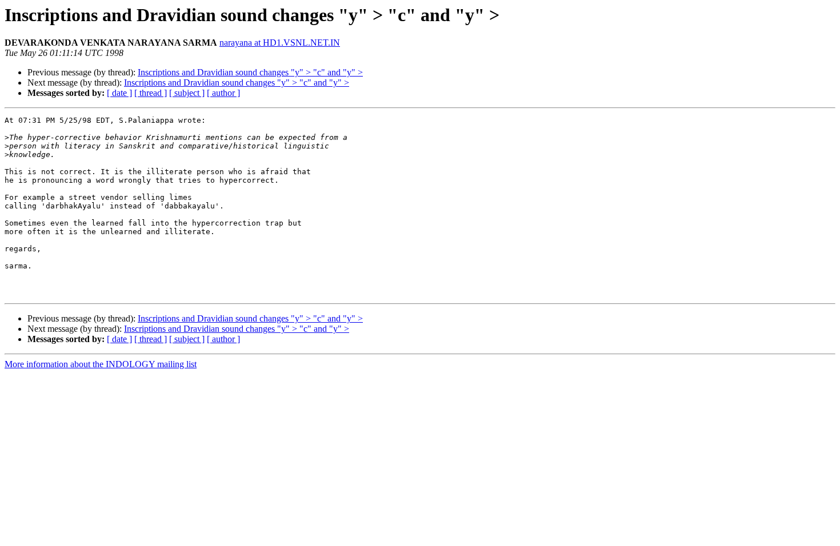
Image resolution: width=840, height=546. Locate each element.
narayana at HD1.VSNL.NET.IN (279, 42)
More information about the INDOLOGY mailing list (101, 364)
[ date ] (119, 93)
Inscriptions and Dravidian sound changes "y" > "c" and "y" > (250, 72)
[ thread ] (150, 93)
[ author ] (223, 93)
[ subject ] (187, 93)
